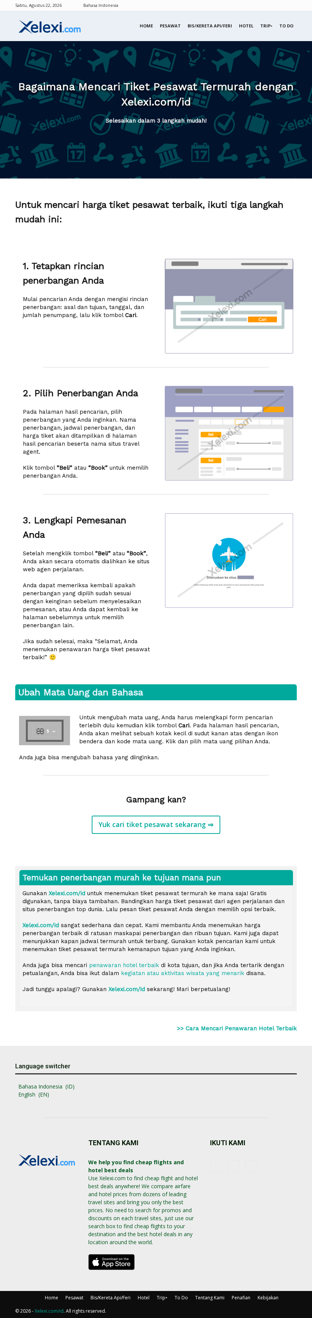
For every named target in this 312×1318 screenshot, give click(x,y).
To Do (286, 26)
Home (146, 26)
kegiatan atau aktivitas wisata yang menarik (182, 973)
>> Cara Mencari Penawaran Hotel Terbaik (237, 1028)
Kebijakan (268, 1297)
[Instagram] (278, 5)
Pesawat (170, 26)
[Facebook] (266, 5)
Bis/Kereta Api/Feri (210, 26)
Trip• (266, 26)
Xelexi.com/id (49, 1311)
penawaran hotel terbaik (124, 965)
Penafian (241, 1297)
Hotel (246, 26)
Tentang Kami (209, 1297)
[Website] (291, 5)
